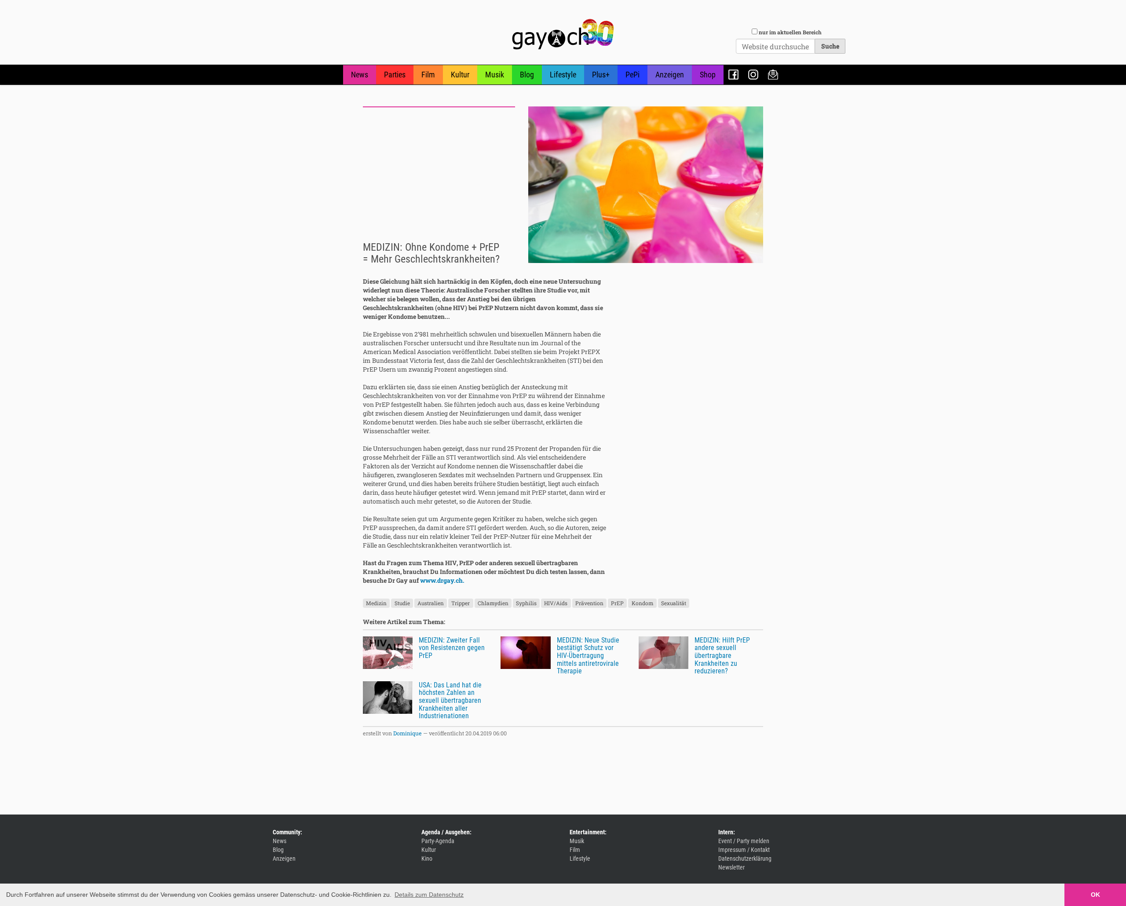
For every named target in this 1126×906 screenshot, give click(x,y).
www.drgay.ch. (442, 580)
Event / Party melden (743, 840)
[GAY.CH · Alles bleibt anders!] (563, 34)
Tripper (460, 602)
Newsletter (773, 74)
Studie (402, 602)
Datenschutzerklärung (744, 858)
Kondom (643, 602)
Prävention (589, 602)
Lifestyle (563, 74)
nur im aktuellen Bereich (790, 32)
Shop (708, 74)
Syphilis (526, 602)
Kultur (460, 74)
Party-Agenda (437, 840)
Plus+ (601, 74)
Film (428, 74)
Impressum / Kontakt (744, 849)
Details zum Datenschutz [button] (429, 894)
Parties (395, 74)
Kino (426, 858)
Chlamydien (493, 602)
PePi (632, 74)
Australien (430, 602)
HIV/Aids (555, 602)
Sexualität (673, 602)
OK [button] (1095, 894)
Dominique (407, 733)
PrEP (617, 602)
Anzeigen (669, 74)
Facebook (733, 74)
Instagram (753, 74)
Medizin (376, 602)
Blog (527, 74)
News (359, 74)
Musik (494, 74)
